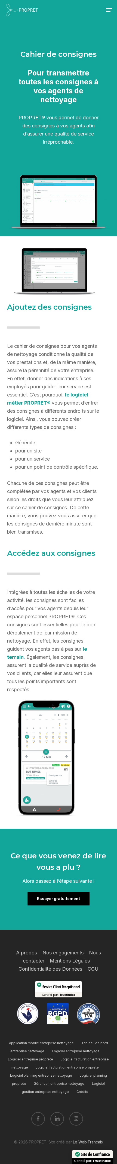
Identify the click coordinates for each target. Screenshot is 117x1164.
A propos (26, 952)
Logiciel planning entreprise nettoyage (41, 1075)
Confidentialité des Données (50, 969)
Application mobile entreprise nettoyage (41, 1043)
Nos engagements (63, 952)
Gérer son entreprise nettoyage (59, 1084)
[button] (109, 10)
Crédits (82, 1092)
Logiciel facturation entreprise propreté (67, 1067)
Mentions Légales (70, 961)
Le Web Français (88, 1142)
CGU (93, 969)
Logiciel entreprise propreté (30, 1059)
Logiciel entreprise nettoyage (76, 1051)
